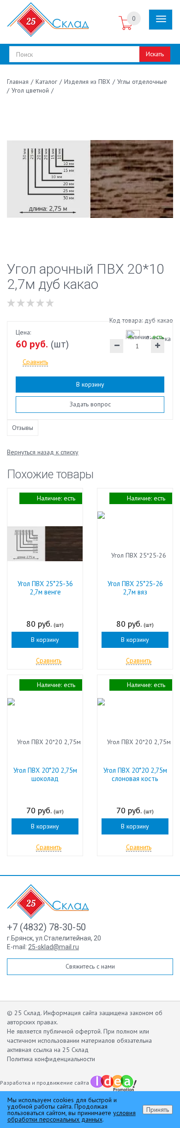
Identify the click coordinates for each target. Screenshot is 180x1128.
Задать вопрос (90, 404)
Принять (157, 1109)
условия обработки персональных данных (71, 1116)
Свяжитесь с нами (90, 966)
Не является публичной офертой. (54, 1031)
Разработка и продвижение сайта (45, 1082)
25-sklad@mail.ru (53, 947)
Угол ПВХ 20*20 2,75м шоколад (45, 774)
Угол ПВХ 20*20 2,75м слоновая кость (135, 774)
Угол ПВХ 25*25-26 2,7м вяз (135, 587)
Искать (155, 54)
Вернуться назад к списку (42, 452)
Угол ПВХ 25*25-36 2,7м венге (45, 587)
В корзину (90, 384)
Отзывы (22, 427)
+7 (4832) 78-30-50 (46, 927)
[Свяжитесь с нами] (107, 23)
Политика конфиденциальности (51, 1059)
